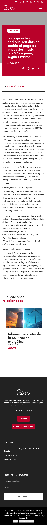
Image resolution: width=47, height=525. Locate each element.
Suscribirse (23, 496)
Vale (15, 521)
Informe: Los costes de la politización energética (18, 338)
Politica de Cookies (26, 521)
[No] (44, 516)
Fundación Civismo (16, 86)
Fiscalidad (14, 30)
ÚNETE (24, 418)
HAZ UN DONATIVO (24, 426)
